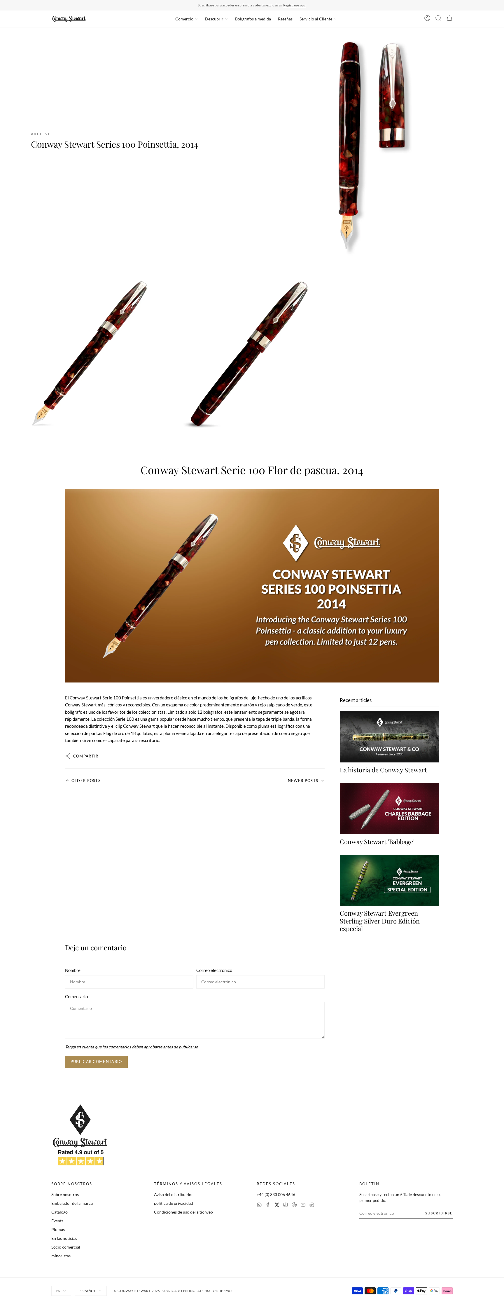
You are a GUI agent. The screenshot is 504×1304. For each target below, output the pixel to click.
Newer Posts (303, 780)
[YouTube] (303, 1205)
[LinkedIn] (311, 1205)
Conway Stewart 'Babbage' (377, 841)
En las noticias (64, 1238)
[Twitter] (276, 1205)
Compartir (86, 756)
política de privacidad (173, 1203)
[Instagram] (259, 1205)
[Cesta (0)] (449, 19)
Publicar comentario (96, 1061)
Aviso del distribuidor (173, 1194)
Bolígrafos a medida (253, 18)
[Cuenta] (427, 19)
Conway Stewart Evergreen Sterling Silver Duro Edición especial (380, 921)
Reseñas (285, 18)
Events (57, 1220)
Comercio (184, 18)
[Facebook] (268, 1205)
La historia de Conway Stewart (383, 769)
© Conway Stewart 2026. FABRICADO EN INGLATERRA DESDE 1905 (173, 1291)
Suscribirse (439, 1213)
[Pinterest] (294, 1205)
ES (58, 1291)
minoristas (61, 1255)
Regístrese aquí (294, 5)
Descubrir (214, 18)
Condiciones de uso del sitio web (183, 1211)
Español (88, 1291)
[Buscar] (438, 19)
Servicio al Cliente (316, 18)
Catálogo (59, 1211)
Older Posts (86, 780)
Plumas (58, 1229)
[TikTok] (285, 1205)
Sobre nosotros (65, 1194)
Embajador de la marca (72, 1203)
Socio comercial (65, 1246)
